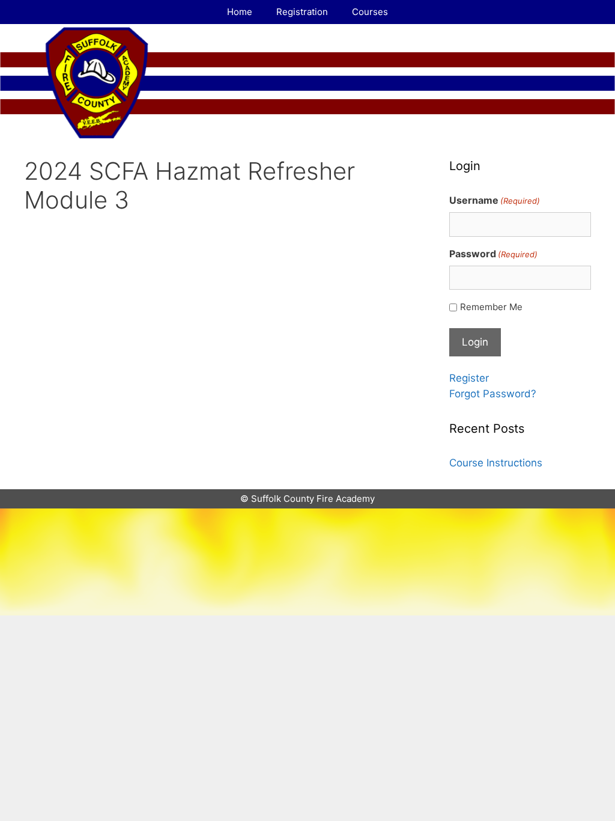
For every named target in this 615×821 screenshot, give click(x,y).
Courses (370, 11)
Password (493, 254)
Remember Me (491, 307)
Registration (302, 11)
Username (494, 200)
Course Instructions (495, 463)
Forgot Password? (492, 394)
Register (469, 378)
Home (239, 11)
